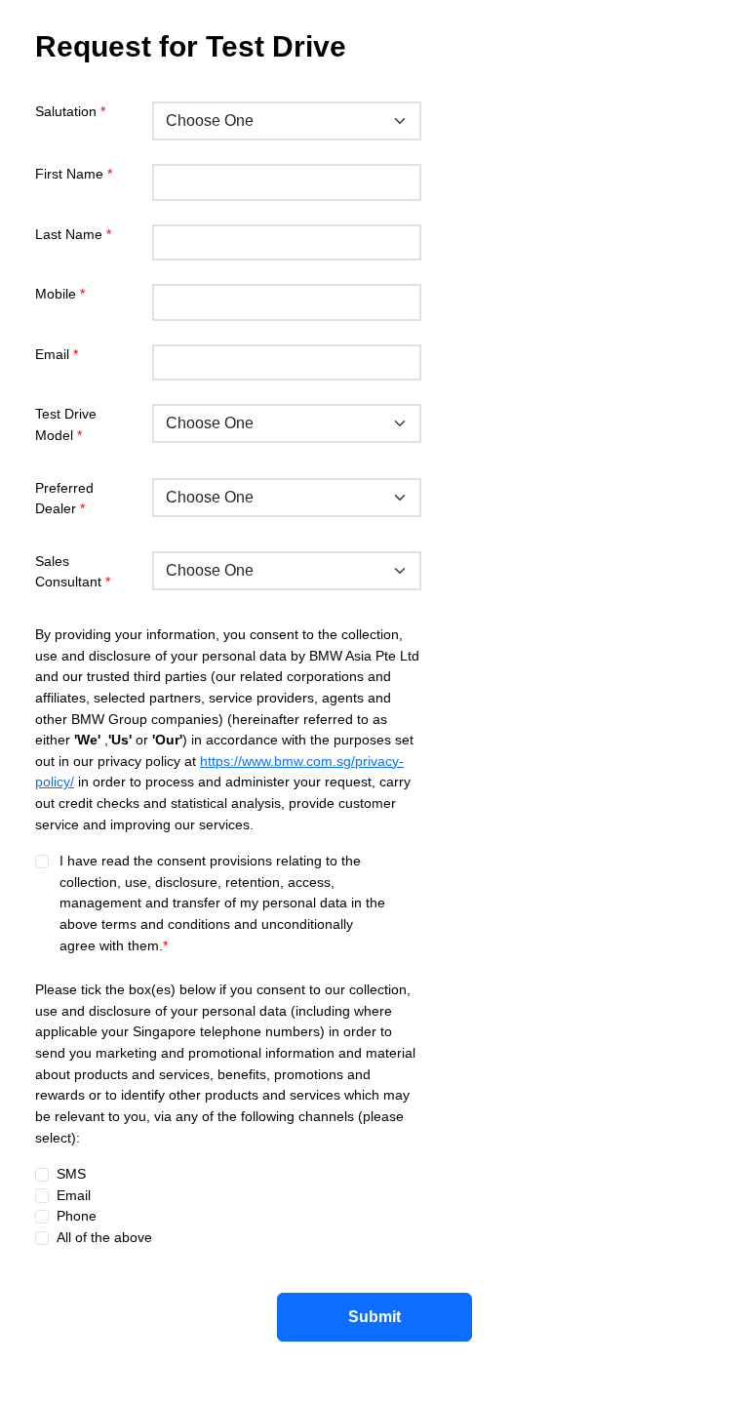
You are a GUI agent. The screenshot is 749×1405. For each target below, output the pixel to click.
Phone (73, 1216)
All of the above (100, 1237)
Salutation (70, 111)
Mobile (60, 293)
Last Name (73, 234)
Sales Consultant (72, 571)
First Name (73, 173)
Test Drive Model (66, 424)
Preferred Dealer (64, 498)
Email (56, 354)
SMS (67, 1174)
